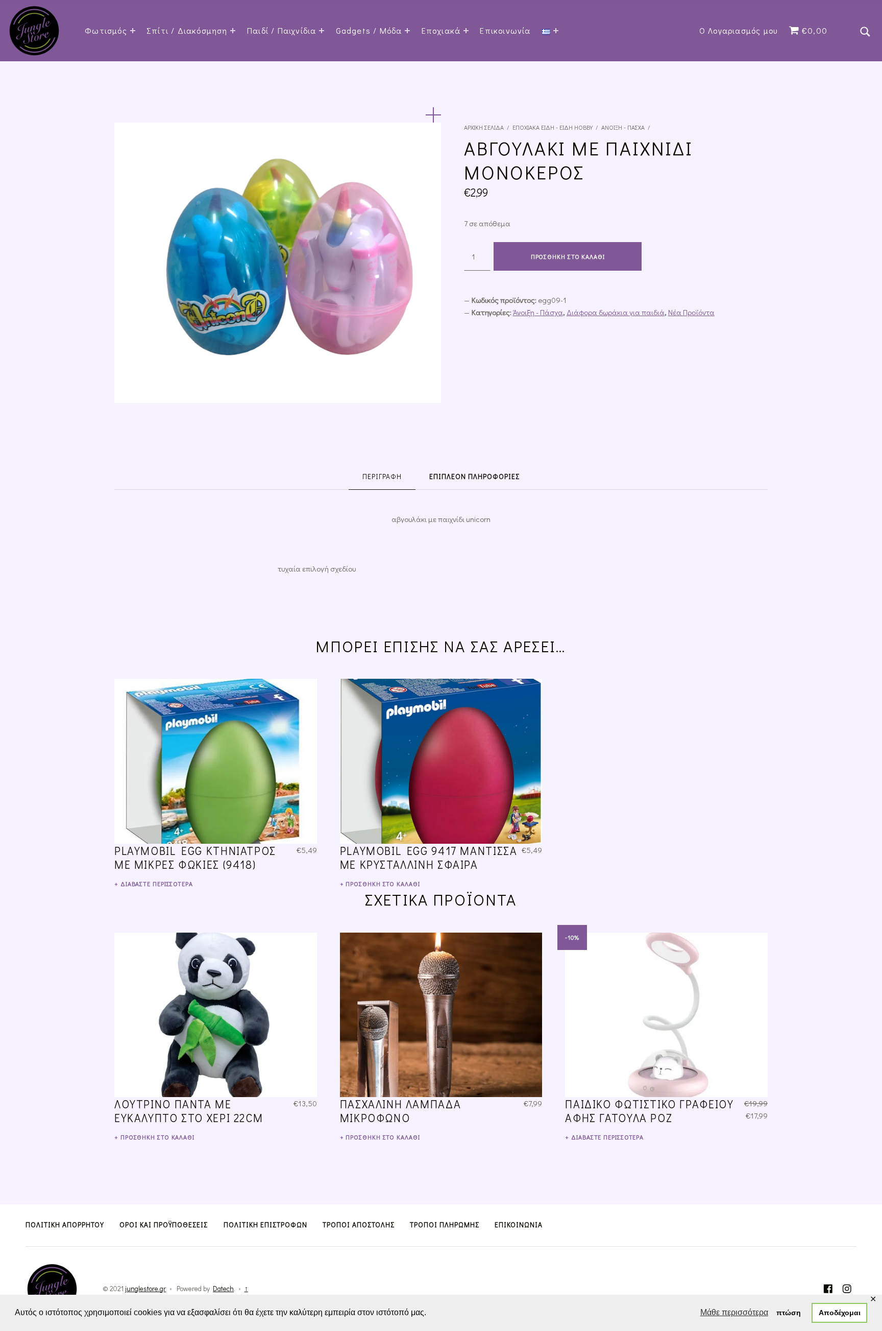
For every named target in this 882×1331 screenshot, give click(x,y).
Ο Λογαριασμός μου (738, 30)
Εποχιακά (441, 30)
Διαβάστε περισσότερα (156, 884)
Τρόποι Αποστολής (359, 1224)
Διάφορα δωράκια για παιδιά (616, 312)
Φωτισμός (106, 30)
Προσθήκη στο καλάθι (568, 256)
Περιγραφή (382, 476)
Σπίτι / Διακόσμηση (187, 30)
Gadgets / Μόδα (369, 30)
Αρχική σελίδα (484, 127)
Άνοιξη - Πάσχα (623, 127)
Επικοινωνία (505, 30)
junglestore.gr (145, 1288)
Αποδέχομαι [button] (840, 1313)
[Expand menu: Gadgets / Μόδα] (407, 30)
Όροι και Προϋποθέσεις (163, 1224)
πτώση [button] (788, 1313)
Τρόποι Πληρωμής (444, 1224)
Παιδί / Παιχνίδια (281, 30)
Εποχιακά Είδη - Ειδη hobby (552, 127)
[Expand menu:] (555, 30)
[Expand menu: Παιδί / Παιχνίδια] (321, 30)
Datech (223, 1288)
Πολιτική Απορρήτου (65, 1224)
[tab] (382, 476)
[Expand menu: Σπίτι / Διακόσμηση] (232, 30)
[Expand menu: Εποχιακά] (466, 30)
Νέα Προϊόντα (691, 312)
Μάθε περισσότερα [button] (734, 1312)
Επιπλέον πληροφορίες (474, 476)
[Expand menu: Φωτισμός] (132, 30)
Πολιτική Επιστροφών (265, 1224)
